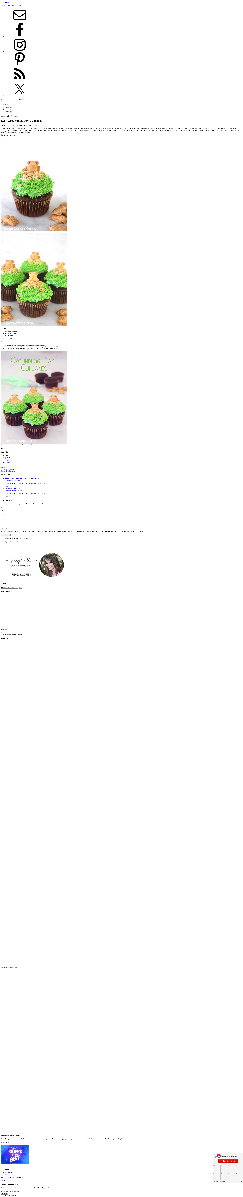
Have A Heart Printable (8, 471)
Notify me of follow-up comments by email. (16, 538)
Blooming (8, 113)
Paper (6, 1170)
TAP (2, 884)
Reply (6, 486)
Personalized (8, 1172)
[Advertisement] (15, 913)
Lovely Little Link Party (8, 469)
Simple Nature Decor (11, 488)
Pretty (6, 1174)
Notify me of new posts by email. (13, 542)
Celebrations (8, 107)
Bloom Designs (5, 2)
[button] (1, 101)
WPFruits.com (13, 1195)
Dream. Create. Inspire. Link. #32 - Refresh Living (21, 478)
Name (3, 507)
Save (4, 467)
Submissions (8, 111)
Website (3, 514)
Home (6, 104)
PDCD (26, 1177)
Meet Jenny (8, 109)
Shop (6, 106)
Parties (7, 1169)
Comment (4, 528)
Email (3, 511)
